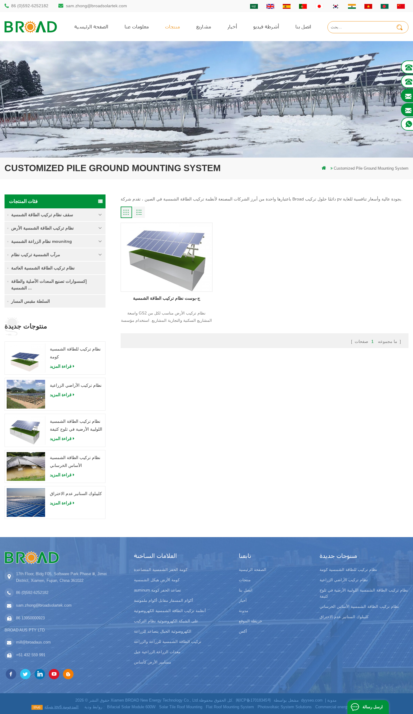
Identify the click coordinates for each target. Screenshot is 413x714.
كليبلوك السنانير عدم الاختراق (76, 493)
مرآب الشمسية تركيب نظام (35, 254)
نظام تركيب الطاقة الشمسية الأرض (42, 228)
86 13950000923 (30, 618)
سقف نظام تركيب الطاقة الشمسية (42, 214)
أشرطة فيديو (266, 26)
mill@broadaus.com (33, 642)
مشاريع (203, 26)
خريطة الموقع (250, 621)
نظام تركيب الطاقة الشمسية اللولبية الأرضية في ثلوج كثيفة (76, 425)
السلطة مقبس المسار (30, 301)
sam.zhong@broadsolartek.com (96, 5)
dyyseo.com (312, 700)
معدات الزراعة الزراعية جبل (157, 652)
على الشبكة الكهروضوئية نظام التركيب (166, 621)
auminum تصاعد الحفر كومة (157, 590)
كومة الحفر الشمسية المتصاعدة (160, 569)
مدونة (243, 610)
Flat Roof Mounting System (230, 707)
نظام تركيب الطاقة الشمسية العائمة (43, 268)
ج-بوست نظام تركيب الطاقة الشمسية (166, 298)
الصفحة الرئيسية (91, 26)
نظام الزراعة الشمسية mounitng (41, 241)
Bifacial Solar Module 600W (131, 707)
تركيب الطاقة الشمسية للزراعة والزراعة (167, 641)
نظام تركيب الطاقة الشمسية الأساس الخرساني (75, 461)
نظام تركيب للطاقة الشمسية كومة (75, 353)
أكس (243, 631)
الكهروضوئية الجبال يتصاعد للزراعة (162, 631)
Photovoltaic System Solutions (285, 707)
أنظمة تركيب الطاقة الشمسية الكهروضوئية (170, 610)
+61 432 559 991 (30, 655)
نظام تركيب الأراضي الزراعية (76, 385)
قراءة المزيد (61, 366)
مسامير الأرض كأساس (152, 662)
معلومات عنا (137, 26)
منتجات (172, 26)
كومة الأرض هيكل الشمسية (157, 580)
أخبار (232, 26)
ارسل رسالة (373, 707)
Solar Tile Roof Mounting (180, 707)
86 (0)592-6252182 (29, 5)
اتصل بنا (303, 26)
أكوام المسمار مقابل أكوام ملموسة (163, 600)
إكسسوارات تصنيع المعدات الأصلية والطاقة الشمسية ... (49, 284)
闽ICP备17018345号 (253, 700)
